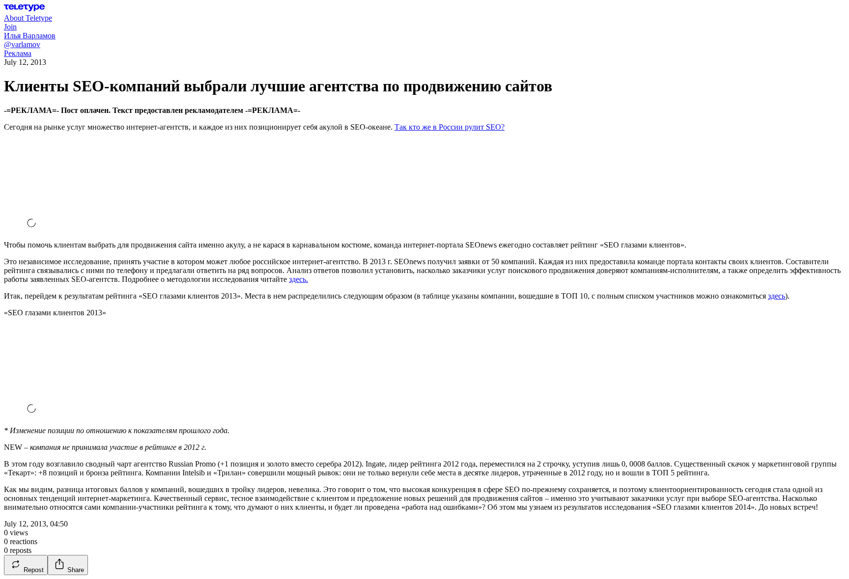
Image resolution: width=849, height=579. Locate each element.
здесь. (298, 279)
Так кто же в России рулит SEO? (450, 127)
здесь (776, 296)
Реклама (17, 53)
